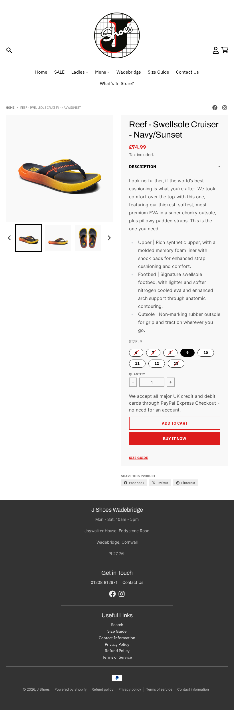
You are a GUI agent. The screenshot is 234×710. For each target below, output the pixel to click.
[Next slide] (109, 238)
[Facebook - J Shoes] (215, 107)
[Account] (215, 50)
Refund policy (103, 689)
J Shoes (43, 689)
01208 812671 (104, 582)
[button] (28, 238)
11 (137, 363)
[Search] (9, 50)
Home (10, 108)
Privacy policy (129, 689)
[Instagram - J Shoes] (224, 107)
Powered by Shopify (71, 689)
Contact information (193, 689)
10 (205, 352)
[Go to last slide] (10, 238)
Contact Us (132, 582)
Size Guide (138, 457)
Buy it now (174, 438)
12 (156, 363)
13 (176, 363)
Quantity (137, 374)
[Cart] (224, 50)
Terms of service (159, 689)
